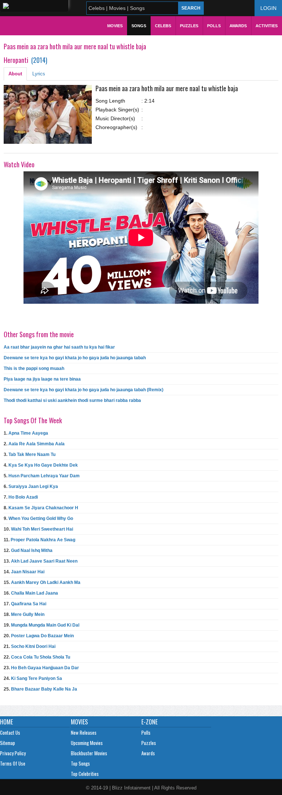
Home (6, 721)
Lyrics (38, 73)
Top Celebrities (85, 773)
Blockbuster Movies (89, 753)
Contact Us (10, 732)
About (15, 73)
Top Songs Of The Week (33, 420)
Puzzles (189, 26)
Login (268, 8)
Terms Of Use (12, 763)
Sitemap (7, 742)
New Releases (84, 732)
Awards (238, 26)
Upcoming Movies (87, 742)
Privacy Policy (13, 753)
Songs (138, 26)
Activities (267, 26)
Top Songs (80, 763)
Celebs (163, 26)
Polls (214, 26)
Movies (115, 26)
